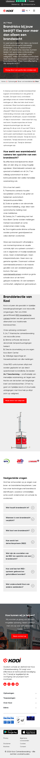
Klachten (6, 746)
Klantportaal (28, 4)
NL (27, 11)
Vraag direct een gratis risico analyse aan (20, 70)
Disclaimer (6, 743)
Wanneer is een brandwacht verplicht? (18, 519)
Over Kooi (7, 703)
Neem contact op (19, 636)
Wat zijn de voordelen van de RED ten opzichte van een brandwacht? (18, 556)
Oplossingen (12, 81)
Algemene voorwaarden (24, 739)
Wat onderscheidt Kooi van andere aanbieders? (18, 585)
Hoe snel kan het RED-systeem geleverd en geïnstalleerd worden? (15, 571)
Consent (23, 746)
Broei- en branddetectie (26, 81)
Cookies (23, 743)
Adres (6, 708)
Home (3, 81)
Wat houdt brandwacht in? (17, 508)
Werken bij (15, 4)
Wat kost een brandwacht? (18, 531)
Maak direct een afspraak (15, 400)
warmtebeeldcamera (12, 274)
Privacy (5, 738)
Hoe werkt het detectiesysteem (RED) (16, 542)
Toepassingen (9, 698)
